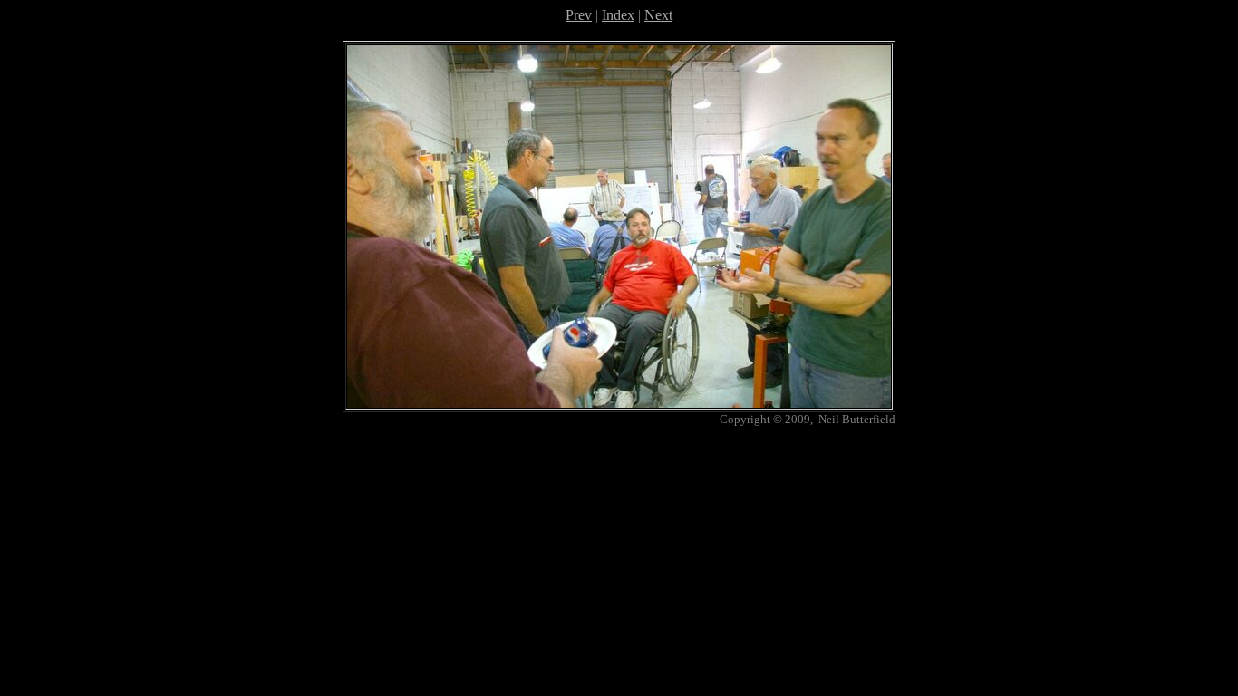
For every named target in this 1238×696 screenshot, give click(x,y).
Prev (579, 15)
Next (658, 15)
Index (618, 15)
